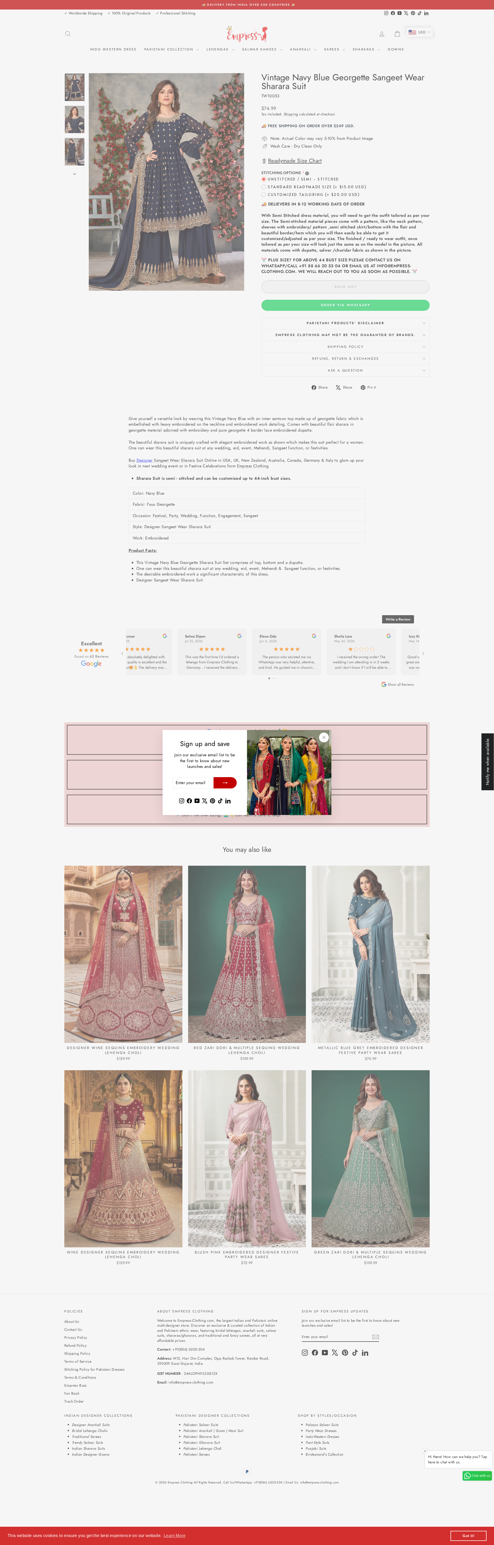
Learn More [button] (175, 1535)
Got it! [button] (468, 1536)
